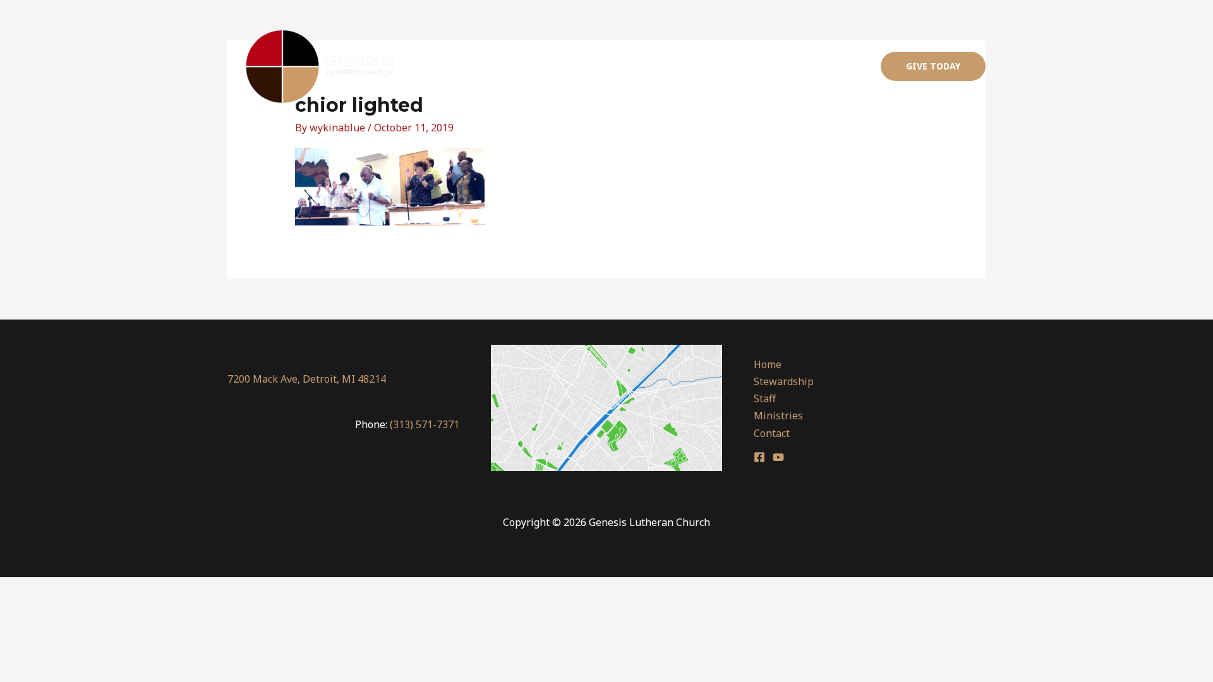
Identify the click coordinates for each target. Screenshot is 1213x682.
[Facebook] (759, 457)
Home (596, 66)
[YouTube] (778, 457)
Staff (721, 66)
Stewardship (660, 66)
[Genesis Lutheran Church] (321, 66)
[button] (933, 66)
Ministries (777, 66)
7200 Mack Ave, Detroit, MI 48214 (306, 379)
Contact (840, 66)
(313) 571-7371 (424, 424)
